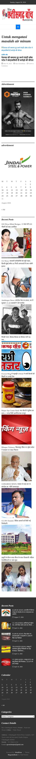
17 (2, 193)
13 (17, 190)
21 (21, 193)
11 (7, 190)
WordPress (18, 752)
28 (21, 196)
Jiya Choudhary (20, 63)
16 (31, 190)
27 (17, 196)
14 (21, 190)
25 (7, 196)
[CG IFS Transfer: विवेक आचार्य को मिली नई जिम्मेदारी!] (18, 540)
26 (12, 196)
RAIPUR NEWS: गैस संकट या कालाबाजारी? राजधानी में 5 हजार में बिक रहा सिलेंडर (22, 636)
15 (26, 190)
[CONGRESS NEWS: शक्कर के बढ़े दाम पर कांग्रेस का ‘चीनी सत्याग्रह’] (18, 503)
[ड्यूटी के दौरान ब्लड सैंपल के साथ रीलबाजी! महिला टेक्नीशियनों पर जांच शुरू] (18, 576)
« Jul (3, 210)
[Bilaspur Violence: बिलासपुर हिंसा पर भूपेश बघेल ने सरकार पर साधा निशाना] (18, 466)
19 (12, 193)
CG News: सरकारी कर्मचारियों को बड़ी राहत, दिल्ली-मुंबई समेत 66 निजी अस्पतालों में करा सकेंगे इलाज (17, 263)
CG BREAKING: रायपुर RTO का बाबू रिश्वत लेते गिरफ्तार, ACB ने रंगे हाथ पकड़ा (22, 662)
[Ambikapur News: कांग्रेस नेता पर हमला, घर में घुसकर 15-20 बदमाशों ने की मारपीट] (18, 319)
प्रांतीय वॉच (5, 54)
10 (2, 190)
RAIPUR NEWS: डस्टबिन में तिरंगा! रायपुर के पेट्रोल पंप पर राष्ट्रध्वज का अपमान (23, 612)
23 (31, 193)
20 (17, 193)
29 (26, 196)
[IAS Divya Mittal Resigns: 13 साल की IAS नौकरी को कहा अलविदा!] (18, 243)
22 (26, 193)
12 (12, 190)
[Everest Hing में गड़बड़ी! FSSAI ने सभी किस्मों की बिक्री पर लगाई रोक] (18, 393)
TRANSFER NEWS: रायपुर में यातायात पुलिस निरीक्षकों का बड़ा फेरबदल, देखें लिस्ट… (21, 649)
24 (2, 196)
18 (7, 193)
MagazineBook (13, 755)
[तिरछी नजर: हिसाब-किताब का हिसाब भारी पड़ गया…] (18, 356)
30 (31, 196)
